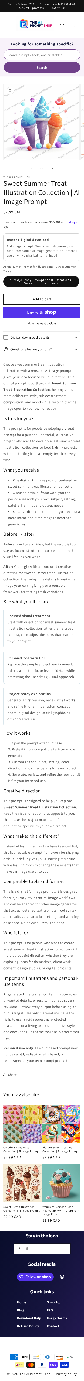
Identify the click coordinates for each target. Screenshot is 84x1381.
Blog (20, 1310)
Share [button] (12, 1075)
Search (42, 67)
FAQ (50, 1310)
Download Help (29, 1318)
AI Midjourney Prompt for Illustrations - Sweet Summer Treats (41, 281)
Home (21, 1302)
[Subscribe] (65, 1248)
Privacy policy (66, 1374)
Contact (53, 1326)
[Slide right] (52, 168)
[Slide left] (32, 168)
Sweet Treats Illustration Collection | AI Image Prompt (22, 1208)
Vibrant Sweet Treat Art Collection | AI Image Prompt (60, 1149)
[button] (9, 25)
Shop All (53, 1302)
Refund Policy (28, 1326)
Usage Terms (57, 1318)
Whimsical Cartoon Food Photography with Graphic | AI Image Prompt (61, 1210)
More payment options (42, 323)
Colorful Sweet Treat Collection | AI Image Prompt (22, 1149)
